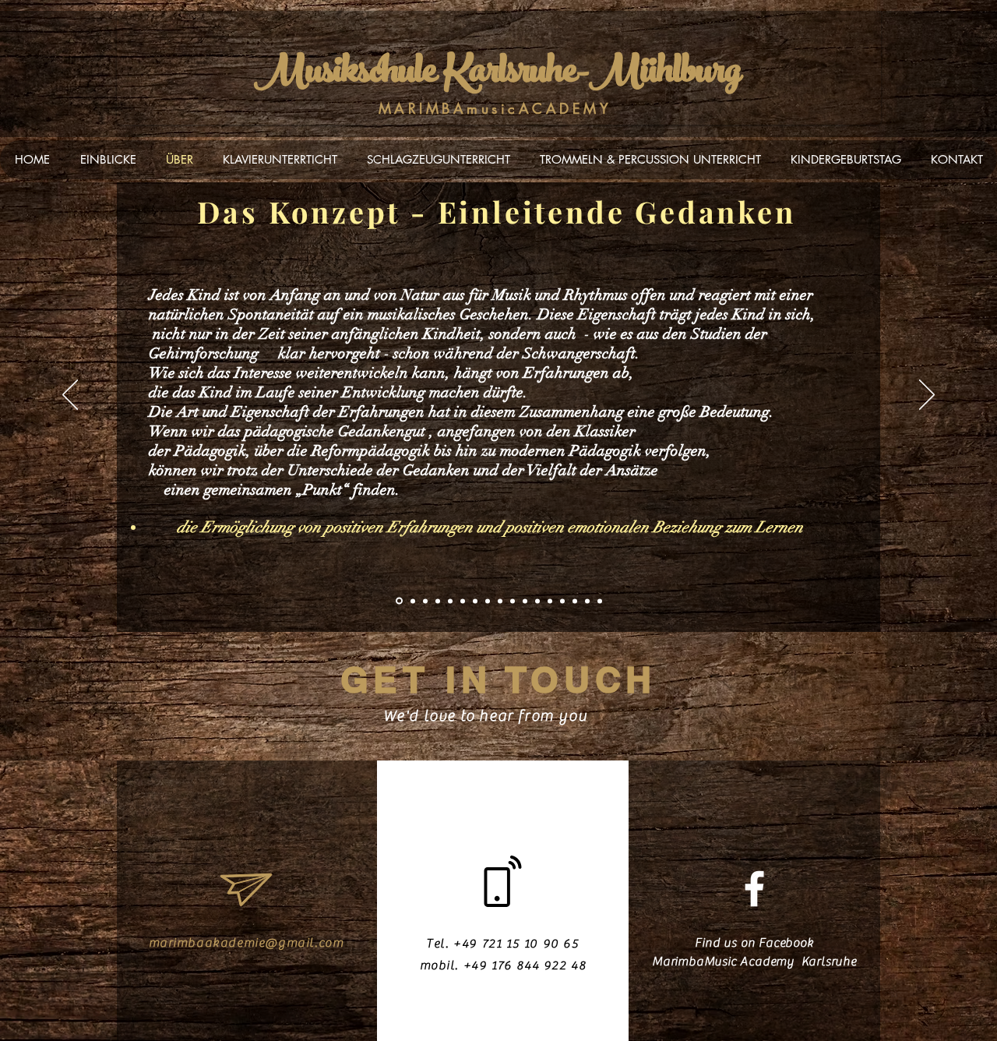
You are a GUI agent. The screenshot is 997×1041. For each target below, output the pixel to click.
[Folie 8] (487, 600)
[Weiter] (927, 395)
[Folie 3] (425, 600)
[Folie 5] (450, 600)
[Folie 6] (462, 600)
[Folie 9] (500, 600)
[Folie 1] (399, 601)
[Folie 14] (562, 600)
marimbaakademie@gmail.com (246, 943)
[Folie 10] (512, 600)
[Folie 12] (537, 600)
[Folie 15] (574, 600)
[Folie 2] (412, 600)
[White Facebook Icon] (754, 888)
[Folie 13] (550, 600)
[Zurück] (70, 395)
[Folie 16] (587, 600)
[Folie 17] (599, 600)
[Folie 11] (525, 600)
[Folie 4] (437, 600)
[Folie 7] (475, 600)
